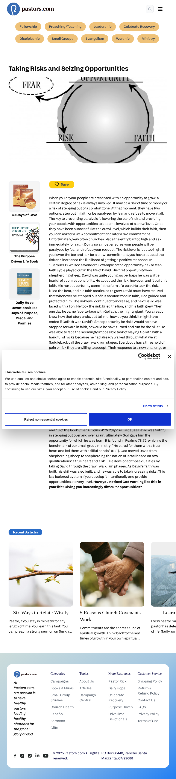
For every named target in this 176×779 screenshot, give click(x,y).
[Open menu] (160, 9)
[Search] (150, 9)
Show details (153, 405)
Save (65, 184)
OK (129, 419)
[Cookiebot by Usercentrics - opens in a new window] (141, 356)
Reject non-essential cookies (46, 419)
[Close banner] (169, 356)
